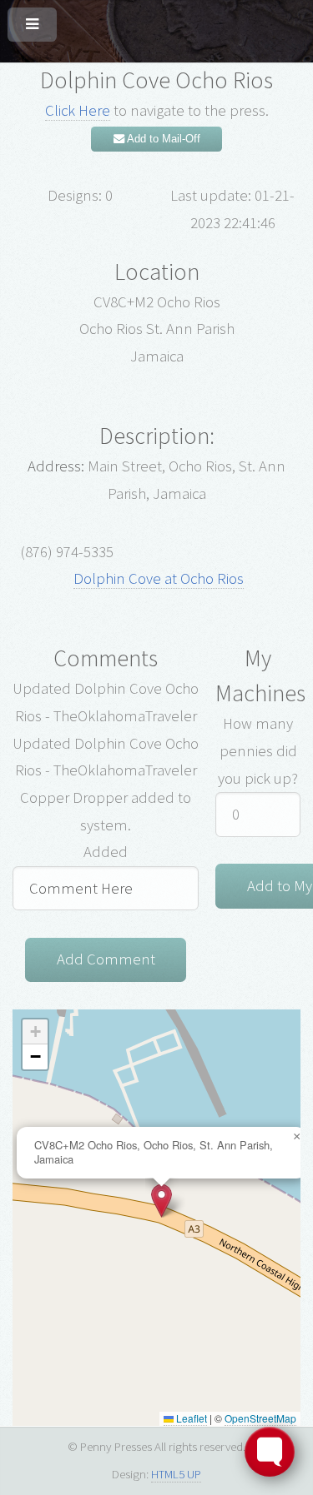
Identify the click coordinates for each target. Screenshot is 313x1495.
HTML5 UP (176, 1474)
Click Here (77, 110)
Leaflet (190, 1418)
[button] (161, 1201)
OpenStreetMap (260, 1418)
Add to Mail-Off (162, 138)
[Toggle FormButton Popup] (270, 1452)
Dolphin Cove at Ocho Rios (158, 578)
